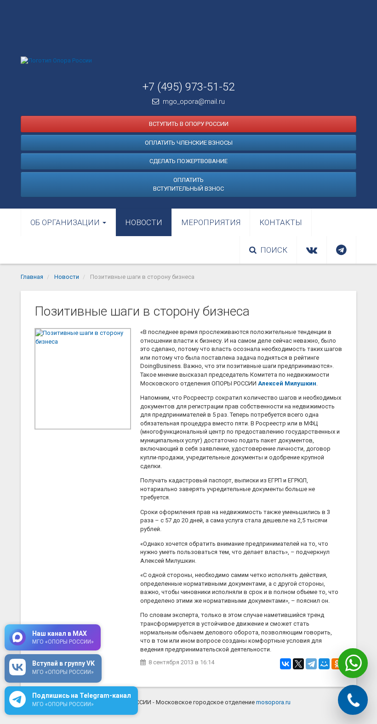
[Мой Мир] (324, 663)
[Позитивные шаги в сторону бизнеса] (82, 379)
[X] (298, 663)
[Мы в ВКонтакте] (311, 250)
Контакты (280, 222)
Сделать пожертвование (188, 161)
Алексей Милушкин (287, 383)
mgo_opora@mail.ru (194, 101)
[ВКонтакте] (285, 663)
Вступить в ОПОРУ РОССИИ (188, 123)
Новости (143, 222)
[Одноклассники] (337, 663)
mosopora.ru (273, 702)
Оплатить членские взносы (189, 142)
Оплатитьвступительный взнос (188, 184)
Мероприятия (210, 222)
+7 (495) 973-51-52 (188, 86)
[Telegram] (311, 663)
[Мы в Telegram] (341, 250)
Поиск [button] (273, 250)
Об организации (66, 222)
